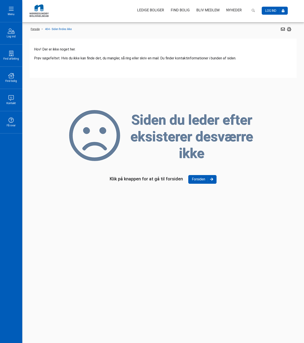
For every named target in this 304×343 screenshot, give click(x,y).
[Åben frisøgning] (253, 10)
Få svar (11, 125)
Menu (11, 14)
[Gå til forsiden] (39, 10)
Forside (35, 29)
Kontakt (11, 103)
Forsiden (198, 179)
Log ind (11, 36)
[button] (283, 29)
